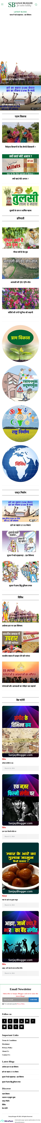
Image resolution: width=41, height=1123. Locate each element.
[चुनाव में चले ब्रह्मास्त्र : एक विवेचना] (20, 541)
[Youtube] (21, 1026)
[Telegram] (4, 1026)
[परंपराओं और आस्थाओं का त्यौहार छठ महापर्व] (20, 672)
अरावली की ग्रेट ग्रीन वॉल (20, 282)
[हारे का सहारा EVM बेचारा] (20, 98)
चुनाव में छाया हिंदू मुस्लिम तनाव (20, 15)
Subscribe (33, 999)
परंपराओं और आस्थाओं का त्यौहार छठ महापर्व (19, 686)
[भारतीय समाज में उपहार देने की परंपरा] (20, 642)
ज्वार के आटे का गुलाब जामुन (10, 900)
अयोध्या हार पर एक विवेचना (12, 626)
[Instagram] (10, 1021)
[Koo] (15, 1021)
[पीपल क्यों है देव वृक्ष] (20, 238)
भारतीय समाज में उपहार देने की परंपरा (16, 656)
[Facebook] (4, 1021)
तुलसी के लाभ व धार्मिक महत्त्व (20, 210)
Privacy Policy (20, 1003)
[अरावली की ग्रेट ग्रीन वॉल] (20, 268)
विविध (4, 759)
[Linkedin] (21, 1021)
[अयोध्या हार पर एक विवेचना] (20, 73)
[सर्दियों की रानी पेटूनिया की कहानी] (20, 298)
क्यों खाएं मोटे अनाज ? (20, 179)
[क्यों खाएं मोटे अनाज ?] (20, 164)
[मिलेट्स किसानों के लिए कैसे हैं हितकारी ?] (20, 132)
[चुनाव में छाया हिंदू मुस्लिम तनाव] (20, 571)
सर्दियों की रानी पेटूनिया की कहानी (20, 312)
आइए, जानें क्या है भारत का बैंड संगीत (12, 968)
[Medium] (27, 1021)
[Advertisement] (20, 39)
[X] (15, 1026)
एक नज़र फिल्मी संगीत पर (9, 831)
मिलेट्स (4, 896)
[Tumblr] (10, 1026)
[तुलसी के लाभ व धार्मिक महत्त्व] (20, 196)
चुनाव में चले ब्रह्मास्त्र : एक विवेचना (20, 555)
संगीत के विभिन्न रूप (7, 763)
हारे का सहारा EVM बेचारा (20, 525)
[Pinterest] (33, 1021)
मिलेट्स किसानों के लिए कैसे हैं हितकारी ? (20, 147)
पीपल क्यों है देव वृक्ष (20, 252)
